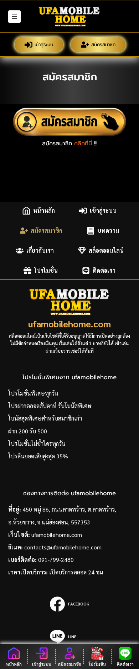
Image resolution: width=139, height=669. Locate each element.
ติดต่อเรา (104, 270)
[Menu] (14, 16)
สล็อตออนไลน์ (106, 250)
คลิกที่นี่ (83, 143)
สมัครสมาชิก (103, 44)
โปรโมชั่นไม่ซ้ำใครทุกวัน (37, 443)
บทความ (108, 230)
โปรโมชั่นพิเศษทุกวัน (33, 393)
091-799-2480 (56, 559)
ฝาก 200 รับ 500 (27, 431)
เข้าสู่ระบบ (44, 44)
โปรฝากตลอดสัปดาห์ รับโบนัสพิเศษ (50, 405)
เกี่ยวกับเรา (40, 250)
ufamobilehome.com (69, 324)
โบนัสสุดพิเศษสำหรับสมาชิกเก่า (45, 418)
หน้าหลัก (44, 210)
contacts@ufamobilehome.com (63, 547)
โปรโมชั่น (46, 270)
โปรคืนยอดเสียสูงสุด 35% (38, 456)
